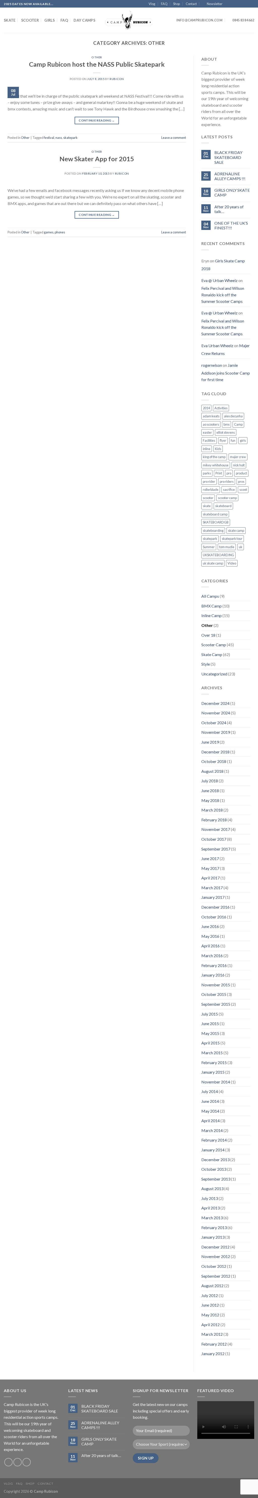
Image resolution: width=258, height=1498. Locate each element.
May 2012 (210, 1314)
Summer (209, 547)
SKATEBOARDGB (216, 522)
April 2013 (210, 1207)
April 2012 (210, 1324)
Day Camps (84, 20)
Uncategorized (214, 673)
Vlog (152, 4)
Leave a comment (173, 138)
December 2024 (215, 703)
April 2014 (210, 1120)
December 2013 (215, 1159)
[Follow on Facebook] (227, 4)
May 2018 (210, 800)
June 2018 (210, 790)
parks (207, 473)
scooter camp (227, 498)
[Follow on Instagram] (232, 4)
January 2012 (212, 1353)
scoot (243, 490)
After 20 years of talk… (229, 209)
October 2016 (213, 916)
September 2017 (215, 848)
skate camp (236, 531)
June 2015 (210, 1023)
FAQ (164, 4)
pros (241, 481)
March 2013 (212, 1217)
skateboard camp (215, 514)
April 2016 (210, 945)
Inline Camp (211, 615)
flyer (223, 440)
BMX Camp (211, 605)
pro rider (209, 481)
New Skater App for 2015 (96, 159)
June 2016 (210, 926)
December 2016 (215, 907)
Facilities (209, 440)
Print (218, 473)
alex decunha (233, 416)
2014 (206, 408)
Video (232, 563)
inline (206, 449)
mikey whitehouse (216, 465)
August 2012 (212, 1285)
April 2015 (210, 1042)
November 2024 (215, 712)
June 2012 (210, 1305)
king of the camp (214, 457)
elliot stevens (225, 432)
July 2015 (209, 1013)
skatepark (70, 138)
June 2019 (210, 742)
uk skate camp (213, 563)
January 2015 (212, 1072)
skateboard (223, 506)
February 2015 (214, 1062)
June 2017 (210, 858)
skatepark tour (232, 539)
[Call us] (246, 4)
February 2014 (214, 1140)
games (48, 232)
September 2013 (215, 1179)
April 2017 (210, 877)
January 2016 (212, 975)
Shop (176, 4)
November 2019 (215, 732)
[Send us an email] (242, 4)
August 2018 (212, 771)
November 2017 (215, 829)
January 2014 (212, 1149)
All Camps (210, 596)
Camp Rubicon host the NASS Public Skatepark (97, 64)
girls (243, 440)
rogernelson (211, 365)
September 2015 (215, 1004)
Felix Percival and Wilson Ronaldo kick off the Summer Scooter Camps (222, 294)
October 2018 (213, 761)
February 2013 (214, 1227)
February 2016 (214, 965)
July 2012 (209, 1295)
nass (58, 138)
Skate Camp (211, 654)
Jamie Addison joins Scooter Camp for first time (225, 372)
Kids (218, 449)
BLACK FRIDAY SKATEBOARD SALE (228, 157)
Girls (49, 20)
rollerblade (210, 490)
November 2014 (215, 1081)
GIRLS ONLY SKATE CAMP (232, 192)
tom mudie (226, 547)
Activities (221, 408)
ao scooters (211, 424)
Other (96, 57)
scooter (208, 498)
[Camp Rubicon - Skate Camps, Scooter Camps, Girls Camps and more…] (129, 20)
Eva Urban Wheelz (217, 345)
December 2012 (215, 1246)
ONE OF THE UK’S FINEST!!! (231, 225)
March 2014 (212, 1130)
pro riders (227, 481)
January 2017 (212, 897)
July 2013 (209, 1198)
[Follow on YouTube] (251, 4)
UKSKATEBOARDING (218, 555)
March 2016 (212, 955)
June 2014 (210, 1101)
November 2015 (215, 984)
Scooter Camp (213, 644)
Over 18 (208, 635)
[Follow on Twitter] (237, 4)
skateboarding (213, 531)
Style (205, 664)
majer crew (238, 457)
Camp (238, 424)
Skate (9, 20)
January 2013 (212, 1237)
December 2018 (215, 751)
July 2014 (209, 1091)
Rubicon (117, 78)
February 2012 (214, 1344)
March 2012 (212, 1334)
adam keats (211, 416)
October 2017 (213, 839)
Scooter (30, 20)
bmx (226, 424)
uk (240, 547)
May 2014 (210, 1111)
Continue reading (97, 120)
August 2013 (212, 1188)
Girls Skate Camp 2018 (223, 264)
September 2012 (215, 1276)
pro (229, 473)
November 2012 (215, 1256)
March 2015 (212, 1052)
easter (207, 432)
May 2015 (210, 1033)
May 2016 (210, 936)
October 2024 (213, 722)
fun (233, 440)
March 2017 (212, 887)
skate (207, 506)
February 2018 (214, 819)
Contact (191, 4)
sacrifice (229, 490)
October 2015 (213, 994)
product (241, 473)
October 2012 (213, 1266)
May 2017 (210, 868)
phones (60, 232)
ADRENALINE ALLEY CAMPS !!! (229, 176)
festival (49, 138)
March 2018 (212, 809)
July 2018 (209, 780)
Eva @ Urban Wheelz (219, 280)
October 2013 (213, 1169)
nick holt (239, 465)
